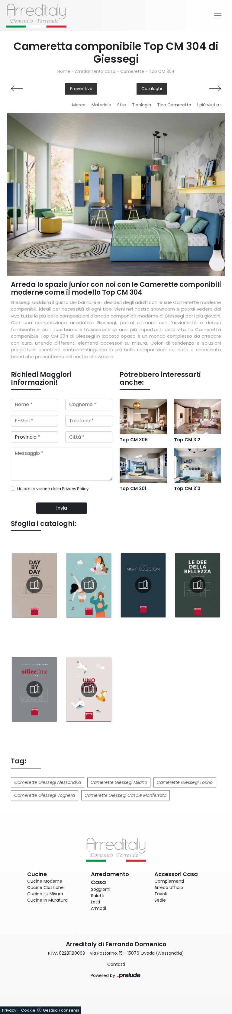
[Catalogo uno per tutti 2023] (88, 689)
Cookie (28, 1010)
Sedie (160, 900)
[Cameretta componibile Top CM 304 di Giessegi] (116, 194)
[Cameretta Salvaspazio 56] (197, 89)
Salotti (97, 896)
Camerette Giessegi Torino (185, 782)
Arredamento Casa (95, 71)
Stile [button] (121, 105)
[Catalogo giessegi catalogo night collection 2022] (143, 585)
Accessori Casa (176, 874)
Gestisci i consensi (61, 1010)
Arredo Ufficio (168, 887)
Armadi (98, 908)
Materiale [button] (101, 105)
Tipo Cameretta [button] (174, 105)
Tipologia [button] (141, 105)
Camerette (132, 71)
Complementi (169, 881)
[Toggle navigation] (218, 15)
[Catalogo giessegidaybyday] (34, 585)
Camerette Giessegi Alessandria (47, 782)
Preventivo (81, 89)
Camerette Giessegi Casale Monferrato (125, 795)
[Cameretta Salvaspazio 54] (34, 89)
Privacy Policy (75, 489)
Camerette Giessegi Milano (119, 782)
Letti (95, 902)
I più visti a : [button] (209, 105)
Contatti (116, 964)
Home (63, 71)
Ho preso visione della (53, 489)
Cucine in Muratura (47, 900)
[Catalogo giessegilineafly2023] (88, 585)
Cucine (37, 874)
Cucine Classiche (45, 887)
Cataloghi (151, 89)
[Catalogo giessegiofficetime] (34, 689)
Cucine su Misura (45, 894)
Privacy (9, 1010)
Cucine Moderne (44, 881)
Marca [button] (78, 105)
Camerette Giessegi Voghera (44, 795)
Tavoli (160, 894)
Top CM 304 (162, 71)
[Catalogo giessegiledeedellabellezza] (197, 585)
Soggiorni (100, 889)
